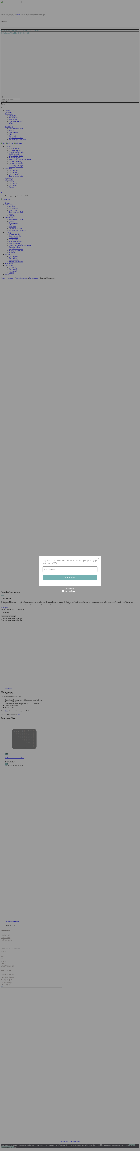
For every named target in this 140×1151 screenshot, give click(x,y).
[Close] (98, 558)
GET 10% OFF (70, 577)
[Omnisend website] (70, 590)
